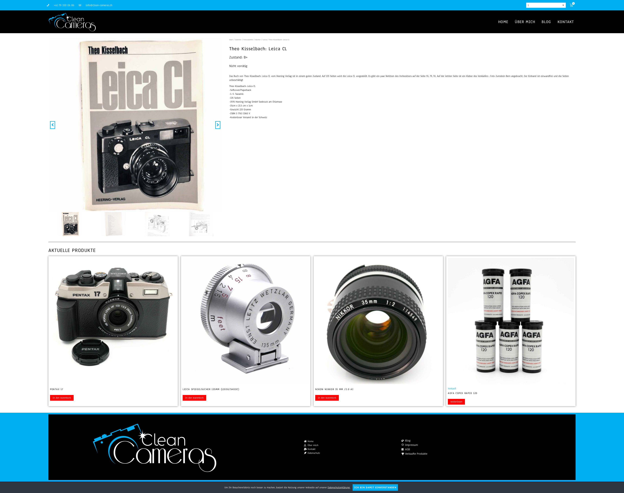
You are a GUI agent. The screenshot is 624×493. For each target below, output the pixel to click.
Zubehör (238, 39)
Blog (546, 21)
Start (231, 39)
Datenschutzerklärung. (339, 487)
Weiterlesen (456, 401)
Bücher (258, 39)
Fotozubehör (248, 39)
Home (503, 21)
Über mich (525, 21)
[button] (52, 125)
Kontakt (566, 21)
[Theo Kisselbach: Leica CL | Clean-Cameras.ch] (135, 125)
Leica (265, 39)
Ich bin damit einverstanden (375, 487)
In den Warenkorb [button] (62, 397)
